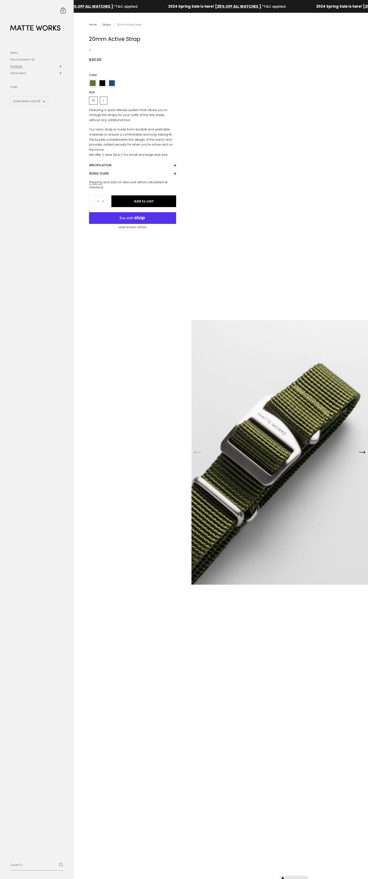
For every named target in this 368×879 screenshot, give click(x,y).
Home (93, 24)
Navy (112, 83)
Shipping (95, 182)
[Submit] (61, 865)
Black (102, 83)
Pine (92, 83)
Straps (106, 24)
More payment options (133, 227)
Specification (100, 165)
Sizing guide (99, 173)
